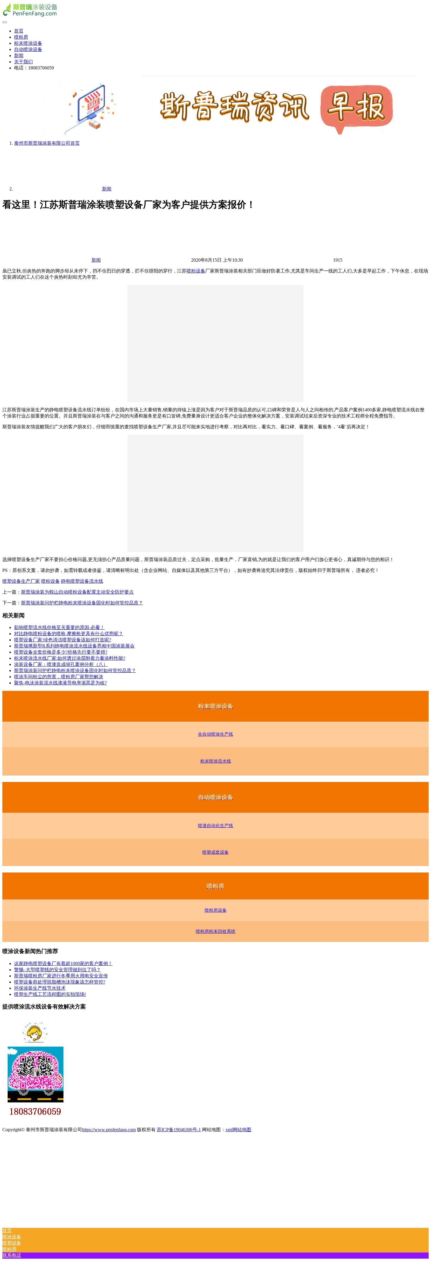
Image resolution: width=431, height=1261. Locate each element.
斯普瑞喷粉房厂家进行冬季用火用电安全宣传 (61, 975)
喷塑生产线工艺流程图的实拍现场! (50, 994)
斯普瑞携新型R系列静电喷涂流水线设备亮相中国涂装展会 (74, 645)
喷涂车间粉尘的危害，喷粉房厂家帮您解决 (58, 676)
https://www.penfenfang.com (109, 1129)
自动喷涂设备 (28, 49)
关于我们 (23, 61)
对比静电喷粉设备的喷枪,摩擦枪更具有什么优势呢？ (68, 633)
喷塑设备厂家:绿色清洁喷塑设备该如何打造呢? (62, 639)
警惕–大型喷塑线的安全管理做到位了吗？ (57, 969)
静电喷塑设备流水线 (82, 581)
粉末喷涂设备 (28, 43)
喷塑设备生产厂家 (21, 581)
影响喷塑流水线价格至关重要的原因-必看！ (59, 627)
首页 (18, 30)
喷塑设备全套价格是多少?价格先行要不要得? (60, 652)
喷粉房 (21, 37)
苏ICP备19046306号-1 (179, 1129)
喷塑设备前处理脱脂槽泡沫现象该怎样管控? (59, 981)
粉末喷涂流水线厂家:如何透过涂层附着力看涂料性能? (69, 658)
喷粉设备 (195, 270)
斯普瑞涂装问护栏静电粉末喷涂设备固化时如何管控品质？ (82, 602)
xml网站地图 (238, 1129)
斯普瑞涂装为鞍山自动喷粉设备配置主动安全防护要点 (77, 591)
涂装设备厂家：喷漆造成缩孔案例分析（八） (61, 664)
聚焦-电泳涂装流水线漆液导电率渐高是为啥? (60, 682)
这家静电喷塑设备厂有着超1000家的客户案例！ (63, 963)
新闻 (18, 55)
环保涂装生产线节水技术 (40, 988)
